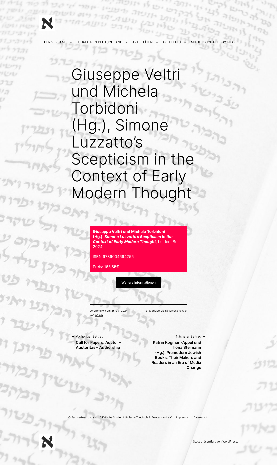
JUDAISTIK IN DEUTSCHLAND (99, 42)
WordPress (229, 441)
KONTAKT (230, 42)
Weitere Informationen (139, 282)
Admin (99, 315)
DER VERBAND (55, 42)
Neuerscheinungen (176, 310)
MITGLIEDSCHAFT (205, 42)
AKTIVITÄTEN (142, 42)
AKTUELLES (172, 42)
